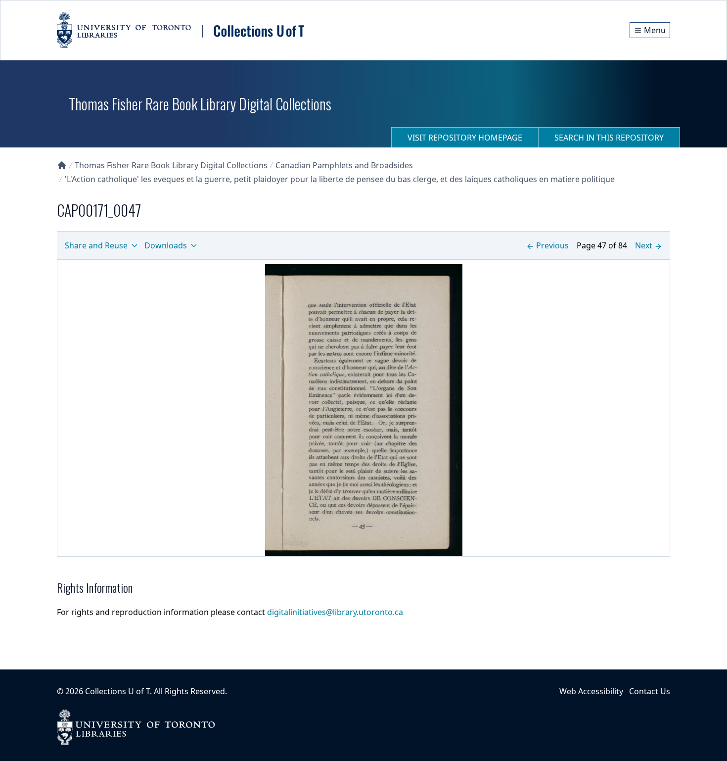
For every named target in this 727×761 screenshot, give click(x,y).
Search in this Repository (609, 137)
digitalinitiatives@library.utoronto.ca (335, 612)
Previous (552, 245)
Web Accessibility (591, 691)
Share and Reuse (96, 245)
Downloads (165, 245)
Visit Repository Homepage (465, 137)
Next (643, 245)
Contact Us (649, 691)
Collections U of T (117, 691)
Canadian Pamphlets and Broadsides (344, 165)
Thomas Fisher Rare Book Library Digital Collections (171, 165)
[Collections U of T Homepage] (62, 165)
